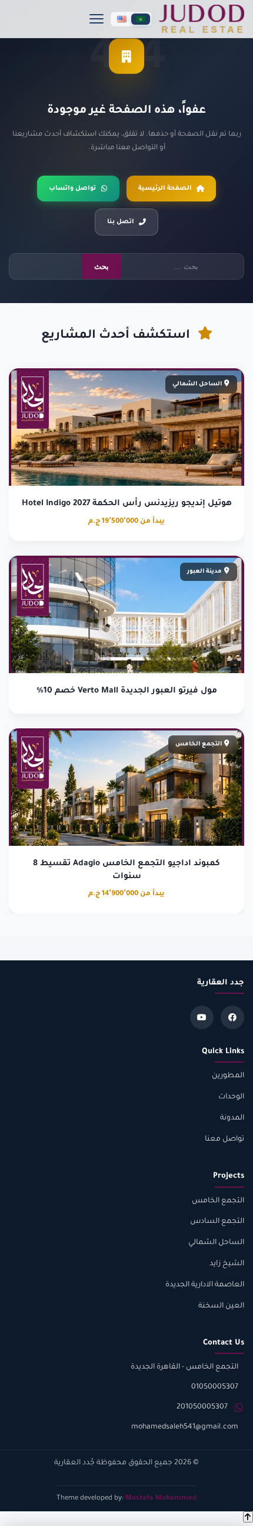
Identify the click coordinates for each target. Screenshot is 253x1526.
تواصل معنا (224, 1139)
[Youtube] (202, 1017)
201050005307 (202, 1407)
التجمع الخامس (218, 1201)
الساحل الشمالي (216, 1243)
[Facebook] (232, 1017)
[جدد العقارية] (201, 19)
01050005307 (214, 1387)
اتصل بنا (120, 222)
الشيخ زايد (226, 1264)
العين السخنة (221, 1306)
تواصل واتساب (72, 188)
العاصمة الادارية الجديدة (204, 1285)
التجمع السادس (217, 1222)
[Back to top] (248, 1516)
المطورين (228, 1076)
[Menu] (96, 18)
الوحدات (231, 1097)
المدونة (232, 1118)
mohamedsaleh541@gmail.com (184, 1427)
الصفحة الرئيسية (165, 188)
